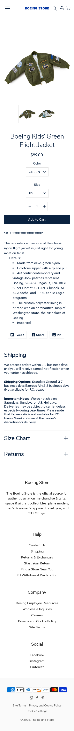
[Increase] (44, 206)
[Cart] (68, 8)
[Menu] (7, 8)
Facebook (37, 655)
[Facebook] (37, 697)
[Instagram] (31, 697)
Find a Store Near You (37, 569)
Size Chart (17, 438)
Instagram (37, 661)
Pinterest (37, 667)
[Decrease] (30, 206)
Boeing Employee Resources (37, 603)
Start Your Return (37, 563)
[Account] (61, 8)
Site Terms (37, 627)
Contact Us (37, 545)
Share (40, 335)
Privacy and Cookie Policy (37, 621)
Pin (59, 335)
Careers (37, 615)
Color (37, 163)
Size (37, 185)
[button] (55, 8)
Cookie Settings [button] (37, 711)
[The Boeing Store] (37, 8)
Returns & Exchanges (37, 557)
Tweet (19, 335)
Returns (14, 454)
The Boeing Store (42, 720)
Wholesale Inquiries (37, 609)
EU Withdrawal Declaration (37, 575)
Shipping (15, 354)
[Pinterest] (43, 697)
